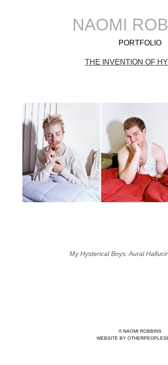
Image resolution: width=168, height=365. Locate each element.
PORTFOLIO (140, 43)
